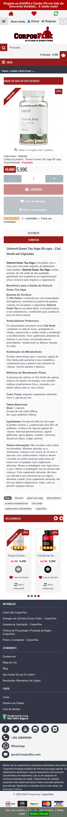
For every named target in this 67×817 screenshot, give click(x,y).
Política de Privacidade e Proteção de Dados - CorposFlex (28, 632)
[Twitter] (16, 729)
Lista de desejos (35, 201)
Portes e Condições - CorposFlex (21, 640)
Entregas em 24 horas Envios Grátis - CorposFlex (30, 618)
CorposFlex (47, 794)
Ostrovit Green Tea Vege (21, 262)
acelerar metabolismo (16, 503)
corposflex (41, 508)
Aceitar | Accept (39, 813)
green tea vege (35, 498)
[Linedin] (55, 729)
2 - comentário (29, 218)
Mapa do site (10, 662)
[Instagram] (35, 729)
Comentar (33, 240)
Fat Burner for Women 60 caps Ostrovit (48, 555)
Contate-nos (9, 656)
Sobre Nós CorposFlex (15, 612)
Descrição (33, 233)
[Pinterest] (45, 729)
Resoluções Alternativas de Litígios (22, 680)
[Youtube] (26, 729)
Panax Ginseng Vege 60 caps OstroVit (19, 555)
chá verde (37, 503)
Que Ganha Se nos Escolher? (19, 674)
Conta (6, 697)
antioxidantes (54, 498)
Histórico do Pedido (13, 703)
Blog (5, 668)
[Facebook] (6, 729)
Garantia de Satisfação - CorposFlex (22, 624)
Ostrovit (22, 156)
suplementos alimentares (18, 508)
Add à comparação (35, 209)
